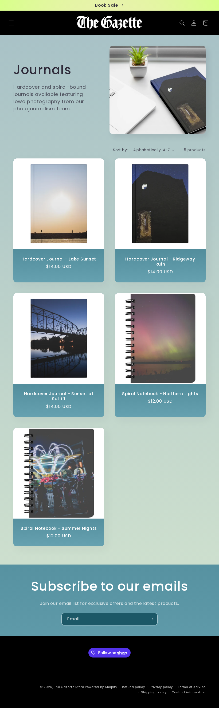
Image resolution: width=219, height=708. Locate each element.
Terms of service (192, 687)
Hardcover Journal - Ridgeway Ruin (160, 261)
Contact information (189, 692)
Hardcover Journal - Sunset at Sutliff (59, 396)
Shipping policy (154, 692)
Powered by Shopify (101, 687)
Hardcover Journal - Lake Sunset (58, 259)
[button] (11, 23)
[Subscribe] (151, 619)
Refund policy (133, 687)
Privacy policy (161, 687)
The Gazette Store (69, 687)
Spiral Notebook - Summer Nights (59, 528)
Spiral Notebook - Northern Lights (160, 393)
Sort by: (120, 150)
